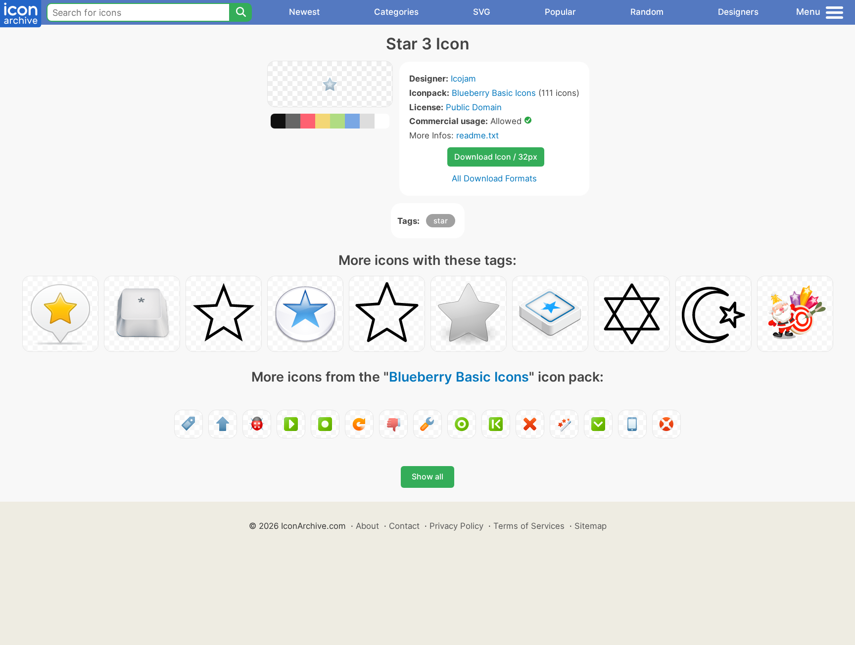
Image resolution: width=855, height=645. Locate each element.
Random (647, 12)
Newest (304, 12)
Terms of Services (529, 526)
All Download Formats (494, 178)
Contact (404, 526)
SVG (481, 12)
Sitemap (590, 526)
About (367, 526)
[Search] (240, 12)
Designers (738, 12)
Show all (427, 476)
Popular (560, 12)
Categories (396, 12)
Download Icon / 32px (495, 157)
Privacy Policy (456, 526)
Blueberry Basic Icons (494, 93)
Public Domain (474, 107)
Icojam (463, 79)
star (440, 220)
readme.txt (477, 135)
